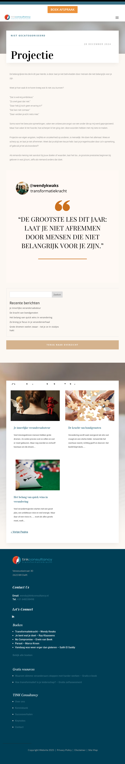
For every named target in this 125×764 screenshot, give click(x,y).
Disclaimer (80, 749)
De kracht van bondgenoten (24, 312)
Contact (19, 727)
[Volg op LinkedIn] (13, 616)
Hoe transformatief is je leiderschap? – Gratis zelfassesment (48, 682)
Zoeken (57, 294)
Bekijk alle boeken (22, 655)
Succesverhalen (24, 714)
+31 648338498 (25, 599)
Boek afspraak (63, 9)
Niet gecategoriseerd (28, 35)
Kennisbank (21, 707)
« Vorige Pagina (19, 531)
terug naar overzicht (62, 345)
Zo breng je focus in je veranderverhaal (30, 322)
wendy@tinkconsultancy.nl (34, 595)
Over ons (20, 701)
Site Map (93, 749)
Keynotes (20, 720)
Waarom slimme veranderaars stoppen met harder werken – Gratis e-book (56, 675)
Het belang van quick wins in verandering (31, 317)
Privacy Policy (64, 749)
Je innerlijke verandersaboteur (25, 308)
